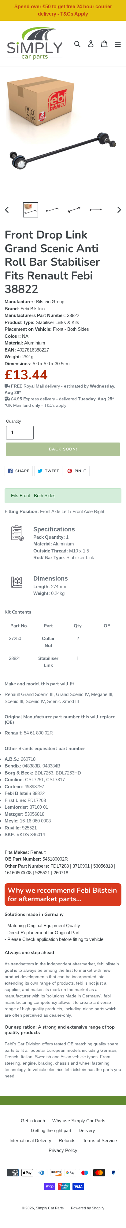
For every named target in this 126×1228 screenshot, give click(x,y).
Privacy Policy (63, 1150)
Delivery (87, 1130)
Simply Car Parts (50, 1208)
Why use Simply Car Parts (79, 1120)
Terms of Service (100, 1140)
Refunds (67, 1140)
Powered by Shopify (87, 1208)
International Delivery (30, 1140)
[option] (30, 210)
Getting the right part (51, 1130)
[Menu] (117, 43)
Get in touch (33, 1120)
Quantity (13, 421)
